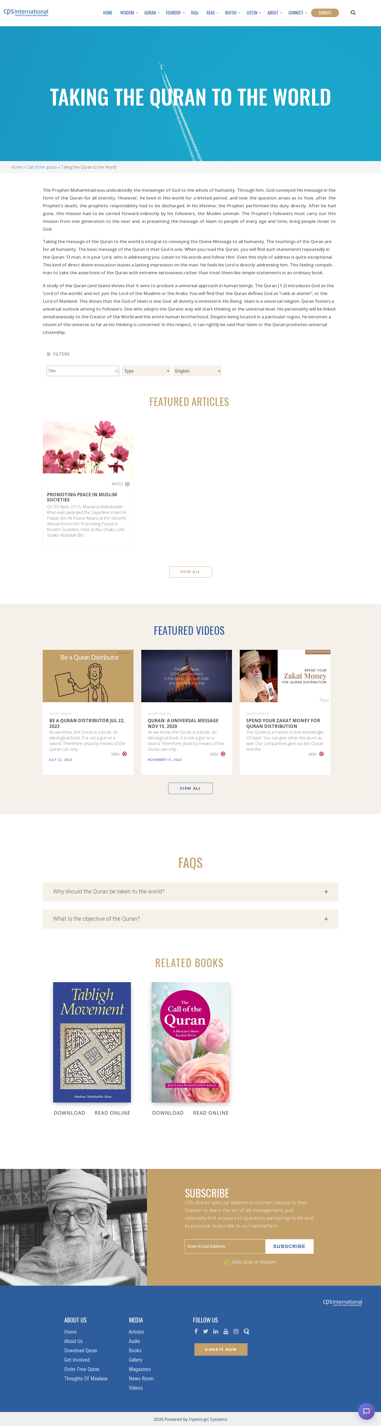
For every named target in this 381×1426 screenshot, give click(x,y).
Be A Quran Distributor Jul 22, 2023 (87, 723)
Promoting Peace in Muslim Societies (82, 497)
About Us (74, 1341)
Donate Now (221, 1349)
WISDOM (127, 13)
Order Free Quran (82, 1369)
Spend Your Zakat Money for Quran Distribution (283, 723)
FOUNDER (173, 13)
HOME (107, 13)
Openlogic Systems (208, 1419)
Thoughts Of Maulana (86, 1378)
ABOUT (272, 13)
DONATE (325, 13)
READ (211, 13)
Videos (136, 1387)
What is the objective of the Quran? (190, 919)
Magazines (140, 1369)
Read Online (112, 1113)
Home (16, 167)
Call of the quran (41, 167)
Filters (60, 354)
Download (69, 1113)
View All (190, 571)
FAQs (195, 13)
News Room (142, 1378)
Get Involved (78, 1359)
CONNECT (295, 13)
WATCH (230, 13)
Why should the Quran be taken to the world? (190, 891)
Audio (135, 1341)
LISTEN (252, 13)
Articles (137, 1331)
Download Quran (81, 1350)
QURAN (150, 13)
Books (136, 1350)
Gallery (136, 1359)
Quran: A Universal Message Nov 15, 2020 (183, 723)
